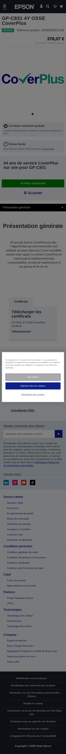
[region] (33, 377)
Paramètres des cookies (33, 394)
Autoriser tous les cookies (33, 386)
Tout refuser (33, 377)
